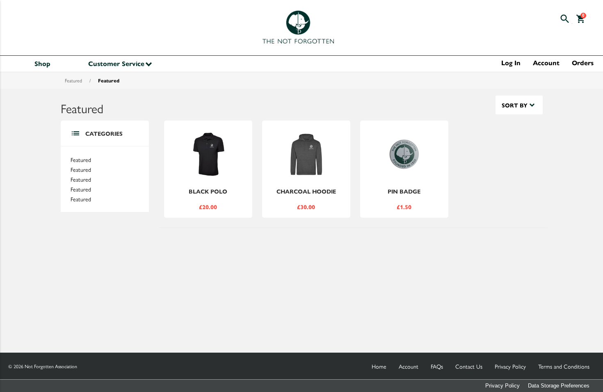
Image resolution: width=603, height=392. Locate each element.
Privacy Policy (502, 386)
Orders (583, 62)
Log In (511, 62)
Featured (73, 80)
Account (546, 62)
